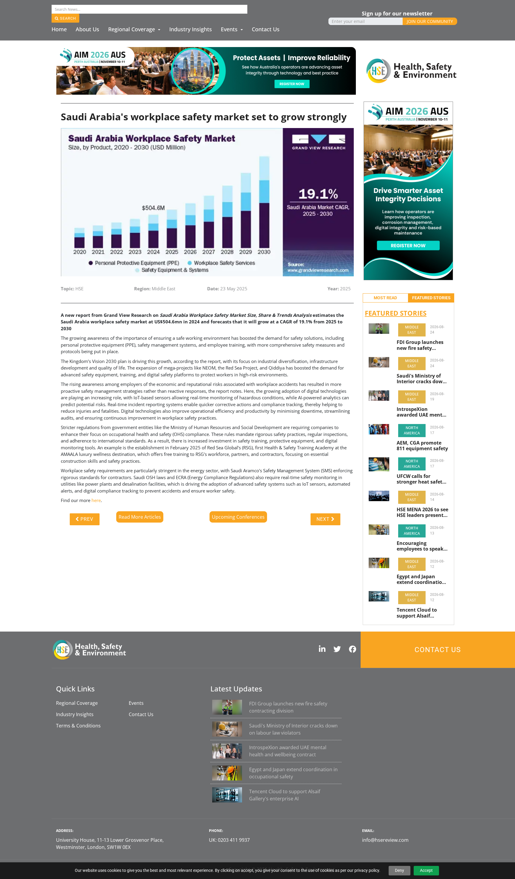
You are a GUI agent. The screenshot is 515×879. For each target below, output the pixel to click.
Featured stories (431, 297)
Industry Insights (190, 29)
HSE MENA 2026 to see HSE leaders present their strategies (422, 512)
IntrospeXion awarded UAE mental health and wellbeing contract (422, 412)
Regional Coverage (132, 29)
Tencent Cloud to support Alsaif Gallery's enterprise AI (420, 612)
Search (67, 18)
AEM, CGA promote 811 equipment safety (422, 445)
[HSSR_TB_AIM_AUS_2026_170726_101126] (206, 70)
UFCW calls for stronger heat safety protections (421, 479)
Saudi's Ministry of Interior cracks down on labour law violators (421, 378)
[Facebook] (354, 650)
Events (230, 29)
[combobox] (149, 9)
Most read (385, 297)
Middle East (412, 330)
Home (59, 29)
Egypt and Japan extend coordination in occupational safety (421, 579)
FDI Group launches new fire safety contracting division (420, 345)
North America (412, 430)
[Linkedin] (323, 650)
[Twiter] (338, 650)
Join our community (430, 21)
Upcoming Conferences (238, 517)
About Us (87, 29)
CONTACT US (438, 650)
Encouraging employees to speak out (420, 546)
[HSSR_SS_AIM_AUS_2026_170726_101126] (408, 190)
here (96, 500)
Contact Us (266, 29)
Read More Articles (140, 517)
